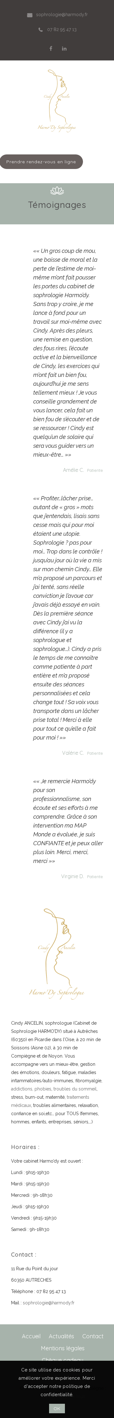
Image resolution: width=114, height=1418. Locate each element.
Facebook (51, 48)
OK (57, 1408)
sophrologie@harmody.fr (48, 1302)
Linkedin (64, 48)
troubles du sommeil (75, 1088)
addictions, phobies (31, 1088)
